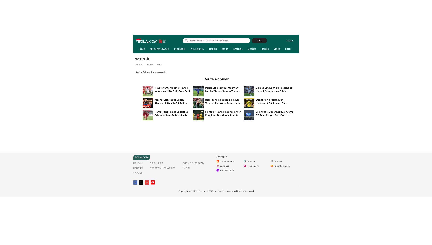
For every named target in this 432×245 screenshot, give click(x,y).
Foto (288, 49)
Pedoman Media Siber (163, 168)
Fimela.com (253, 166)
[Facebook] (135, 182)
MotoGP (252, 49)
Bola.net (278, 161)
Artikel (149, 64)
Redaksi (138, 168)
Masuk (290, 41)
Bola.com (251, 161)
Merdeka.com (227, 170)
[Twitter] (141, 182)
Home (142, 49)
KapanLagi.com (282, 166)
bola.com (201, 191)
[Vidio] (147, 182)
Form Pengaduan (193, 163)
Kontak (137, 163)
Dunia (225, 49)
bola (151, 41)
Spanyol (238, 49)
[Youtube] (153, 182)
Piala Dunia (197, 49)
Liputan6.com (227, 161)
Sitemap (138, 173)
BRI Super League (159, 49)
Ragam (265, 49)
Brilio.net (224, 166)
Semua (138, 64)
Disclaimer (156, 163)
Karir (186, 168)
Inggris (213, 49)
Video (277, 49)
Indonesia (179, 49)
